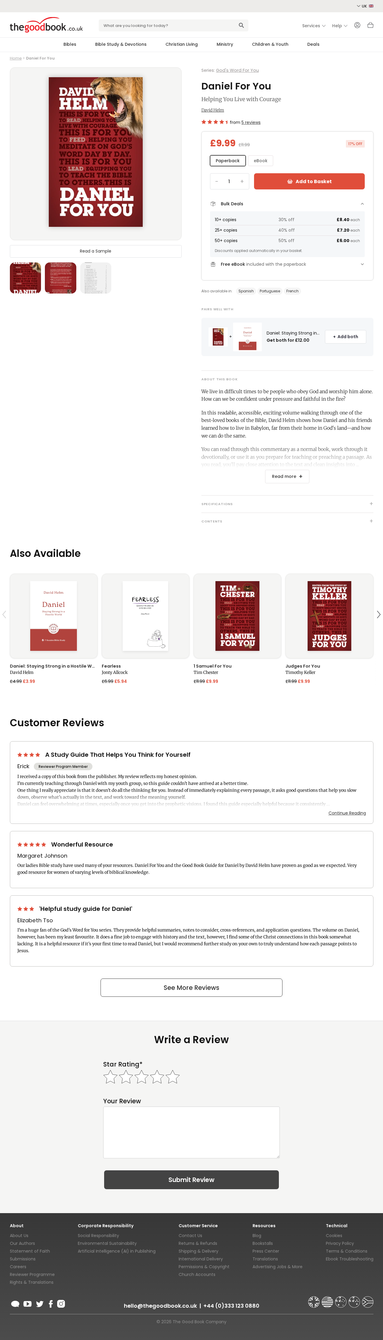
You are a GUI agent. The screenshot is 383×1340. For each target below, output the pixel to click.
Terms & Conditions (346, 1251)
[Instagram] (60, 1303)
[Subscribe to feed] (15, 1303)
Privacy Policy (340, 1243)
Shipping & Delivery (198, 1251)
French (292, 291)
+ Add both (345, 337)
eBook (261, 161)
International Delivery (201, 1259)
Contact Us (190, 1236)
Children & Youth (270, 44)
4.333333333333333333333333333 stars (214, 121)
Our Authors (22, 1243)
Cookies (334, 1236)
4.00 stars (29, 754)
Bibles (69, 44)
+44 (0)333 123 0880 (231, 1305)
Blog (257, 1236)
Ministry (225, 44)
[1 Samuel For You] (237, 616)
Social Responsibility (98, 1236)
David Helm (212, 110)
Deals (313, 44)
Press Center (266, 1251)
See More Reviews (191, 987)
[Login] (357, 25)
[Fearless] (145, 616)
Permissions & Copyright (204, 1267)
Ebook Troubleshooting (349, 1259)
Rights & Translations (32, 1282)
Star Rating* (122, 1064)
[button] (5, 628)
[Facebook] (50, 1303)
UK (365, 6)
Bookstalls (263, 1243)
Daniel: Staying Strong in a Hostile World (54, 666)
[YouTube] (27, 1303)
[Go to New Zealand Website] (355, 1299)
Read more (284, 476)
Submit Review (191, 1179)
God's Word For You (237, 70)
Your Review (122, 1101)
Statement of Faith (30, 1251)
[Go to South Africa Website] (367, 1299)
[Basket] (370, 27)
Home (16, 58)
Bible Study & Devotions (121, 44)
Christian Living (181, 44)
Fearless (111, 666)
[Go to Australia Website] (341, 1299)
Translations (265, 1259)
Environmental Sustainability (107, 1243)
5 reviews (251, 122)
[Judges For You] (329, 616)
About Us (19, 1236)
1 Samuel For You (213, 666)
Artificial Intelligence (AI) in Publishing (117, 1251)
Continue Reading (347, 813)
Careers (18, 1267)
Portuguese (270, 291)
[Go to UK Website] (314, 1299)
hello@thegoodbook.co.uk (160, 1305)
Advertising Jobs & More (278, 1267)
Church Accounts (197, 1274)
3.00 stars (26, 908)
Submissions (23, 1259)
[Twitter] (39, 1303)
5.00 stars (32, 844)
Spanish (246, 291)
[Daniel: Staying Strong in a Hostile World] (53, 616)
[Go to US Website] (328, 1299)
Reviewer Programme (32, 1274)
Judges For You (302, 666)
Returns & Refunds (198, 1243)
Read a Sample (95, 251)
